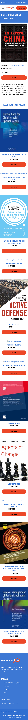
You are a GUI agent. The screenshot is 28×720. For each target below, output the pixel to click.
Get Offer (22, 8)
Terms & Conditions (19, 715)
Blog (5, 692)
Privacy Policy (11, 717)
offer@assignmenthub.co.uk (20, 2)
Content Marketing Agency (12, 683)
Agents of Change (14, 484)
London (4, 2)
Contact (9, 715)
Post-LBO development (14, 423)
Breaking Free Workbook (14, 263)
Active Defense (14, 324)
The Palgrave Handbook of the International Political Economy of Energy (14, 568)
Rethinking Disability (14, 345)
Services (6, 689)
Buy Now (14, 77)
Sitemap (18, 717)
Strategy (11, 65)
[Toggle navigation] (3, 7)
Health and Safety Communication (14, 365)
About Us (7, 686)
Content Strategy (19, 65)
